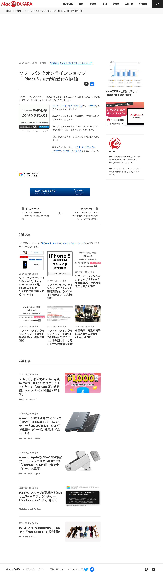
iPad (105, 3)
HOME (8, 11)
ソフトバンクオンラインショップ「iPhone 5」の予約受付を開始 (54, 11)
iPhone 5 (92, 105)
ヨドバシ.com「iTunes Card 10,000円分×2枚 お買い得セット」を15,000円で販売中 (85, 213)
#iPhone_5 (54, 63)
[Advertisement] (81, 33)
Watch (116, 3)
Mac (81, 3)
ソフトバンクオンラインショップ (67, 105)
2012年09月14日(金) (28, 63)
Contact (143, 3)
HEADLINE (68, 3)
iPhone (93, 3)
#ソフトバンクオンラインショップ (76, 63)
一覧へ (60, 213)
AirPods (129, 3)
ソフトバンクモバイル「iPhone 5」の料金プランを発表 (35, 213)
